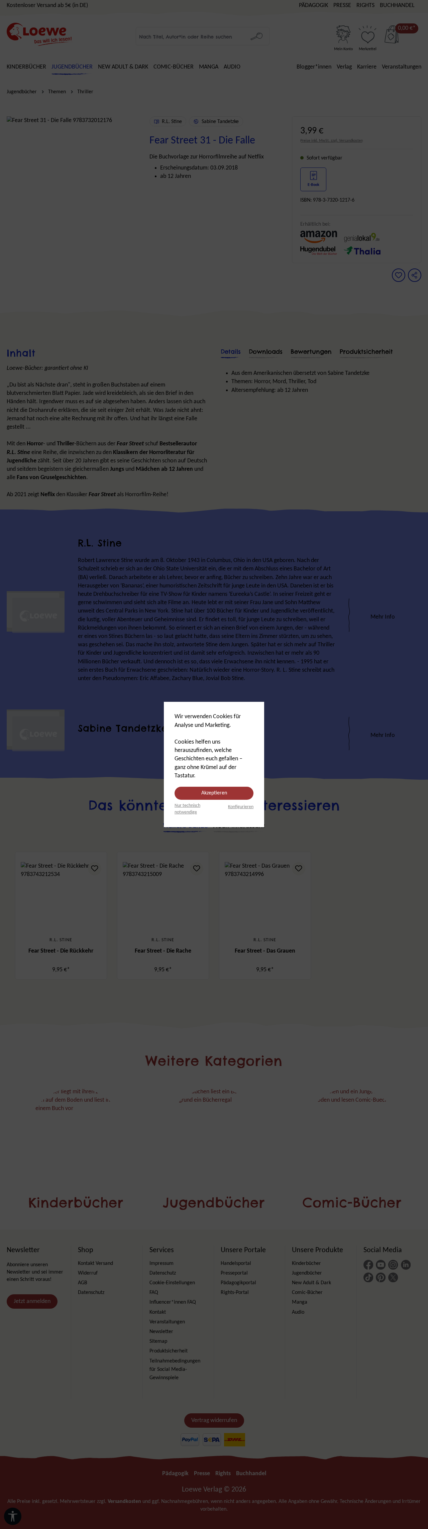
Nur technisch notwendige (187, 809)
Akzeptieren (214, 793)
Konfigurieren (240, 806)
